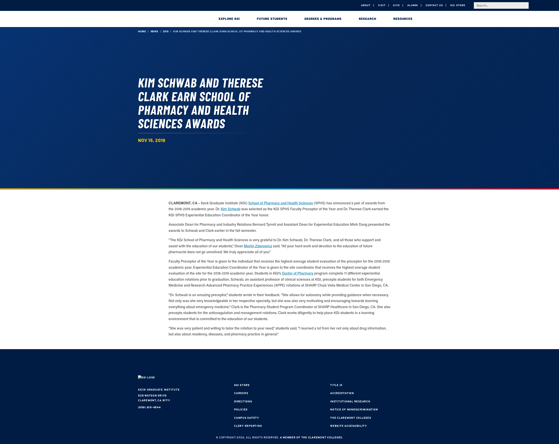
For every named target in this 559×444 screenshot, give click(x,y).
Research (367, 18)
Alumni (412, 5)
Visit (382, 5)
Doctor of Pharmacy (297, 273)
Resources (402, 18)
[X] (279, 362)
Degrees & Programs (323, 18)
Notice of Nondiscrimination (354, 409)
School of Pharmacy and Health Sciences (280, 203)
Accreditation (342, 393)
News (154, 31)
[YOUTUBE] (305, 362)
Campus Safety (246, 417)
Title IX (336, 385)
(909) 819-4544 (149, 407)
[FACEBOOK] (253, 362)
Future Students (272, 18)
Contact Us (434, 5)
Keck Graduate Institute (158, 389)
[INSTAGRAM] (266, 362)
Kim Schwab (230, 209)
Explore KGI (229, 18)
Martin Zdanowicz (258, 246)
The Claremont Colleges (350, 417)
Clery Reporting (248, 425)
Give (396, 5)
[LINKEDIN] (292, 362)
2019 (165, 31)
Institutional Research (350, 401)
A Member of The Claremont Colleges (311, 437)
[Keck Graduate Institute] (168, 19)
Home (142, 31)
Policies (241, 409)
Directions (243, 401)
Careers (241, 393)
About (366, 5)
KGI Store (457, 5)
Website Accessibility (348, 425)
